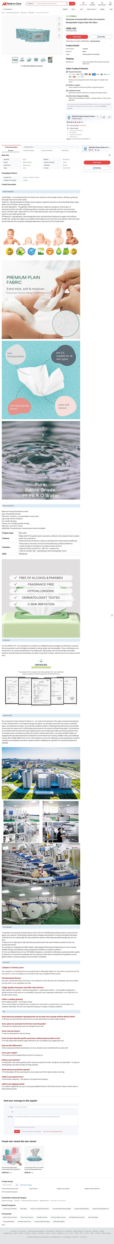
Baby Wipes (31, 12)
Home (3, 12)
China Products (22, 1231)
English (15, 1233)
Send (17, 1131)
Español (21, 1233)
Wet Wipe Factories (42, 1217)
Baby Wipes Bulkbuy (58, 1221)
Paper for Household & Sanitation (39, 1208)
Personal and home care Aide (10, 1188)
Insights (102, 1231)
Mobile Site (95, 1231)
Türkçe (91, 1233)
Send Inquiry (77, 37)
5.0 (90, 150)
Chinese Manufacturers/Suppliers (36, 1231)
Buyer (73, 9)
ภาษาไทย (86, 1233)
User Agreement (67, 1237)
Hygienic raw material (63, 1188)
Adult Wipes (23, 1208)
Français (34, 1233)
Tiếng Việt (97, 1233)
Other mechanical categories (10, 1192)
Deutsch (54, 1233)
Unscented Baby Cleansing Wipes (62, 1208)
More (3, 1225)
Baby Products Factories (10, 1217)
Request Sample (95, 41)
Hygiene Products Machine (92, 1188)
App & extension (91, 9)
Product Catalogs (27, 1185)
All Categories (8, 9)
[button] (74, 150)
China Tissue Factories (27, 1217)
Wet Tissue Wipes (93, 1217)
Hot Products (13, 1231)
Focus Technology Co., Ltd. (45, 1237)
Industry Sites (68, 1231)
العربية (66, 1233)
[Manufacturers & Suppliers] (11, 4)
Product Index (87, 1231)
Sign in (110, 5)
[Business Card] (109, 155)
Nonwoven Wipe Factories (58, 1217)
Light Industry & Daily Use (13, 12)
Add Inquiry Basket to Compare (32, 66)
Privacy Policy (83, 1237)
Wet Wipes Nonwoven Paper (77, 1217)
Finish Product (33, 1188)
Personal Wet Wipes (8, 1221)
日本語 (76, 1233)
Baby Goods (24, 12)
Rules (111, 9)
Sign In (69, 139)
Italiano (48, 1233)
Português (27, 1233)
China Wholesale (50, 1231)
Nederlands (60, 1233)
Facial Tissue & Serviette (9, 1208)
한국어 (71, 1233)
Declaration (75, 1237)
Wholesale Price (59, 1231)
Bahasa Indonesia (106, 1233)
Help (81, 9)
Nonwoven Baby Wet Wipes (42, 1221)
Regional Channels (78, 1231)
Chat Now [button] (102, 37)
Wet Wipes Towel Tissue (24, 1221)
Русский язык (41, 1233)
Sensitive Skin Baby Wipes (42, 12)
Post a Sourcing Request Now (53, 1131)
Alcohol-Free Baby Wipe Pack (100, 1208)
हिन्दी (81, 1233)
